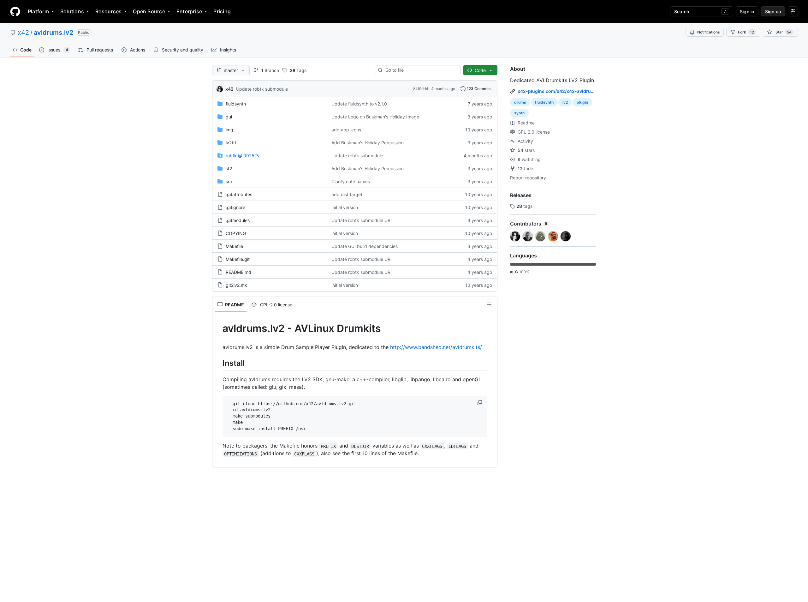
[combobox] (420, 70)
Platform (38, 11)
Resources (108, 11)
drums (520, 102)
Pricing (222, 11)
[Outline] (489, 304)
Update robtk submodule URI (361, 220)
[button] (480, 402)
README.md (238, 272)
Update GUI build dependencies (364, 246)
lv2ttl (231, 142)
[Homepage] (15, 11)
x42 (23, 32)
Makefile (234, 246)
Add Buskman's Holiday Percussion (367, 142)
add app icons (346, 129)
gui (229, 116)
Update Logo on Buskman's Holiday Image (375, 116)
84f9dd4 (420, 88)
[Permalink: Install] (218, 362)
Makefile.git (238, 259)
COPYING (236, 233)
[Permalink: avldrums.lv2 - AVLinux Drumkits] (218, 328)
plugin (582, 102)
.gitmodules (238, 220)
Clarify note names (350, 181)
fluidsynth (236, 103)
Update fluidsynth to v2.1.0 (359, 103)
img (229, 129)
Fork (746, 32)
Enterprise (189, 11)
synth (519, 113)
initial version (344, 207)
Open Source (149, 11)
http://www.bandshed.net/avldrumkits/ (436, 347)
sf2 (229, 168)
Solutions (72, 11)
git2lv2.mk (236, 285)
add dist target (346, 194)
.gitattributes (239, 194)
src (229, 181)
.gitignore (235, 207)
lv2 (565, 102)
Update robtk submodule (262, 89)
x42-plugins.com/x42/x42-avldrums (557, 91)
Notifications (708, 32)
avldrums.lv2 (53, 32)
